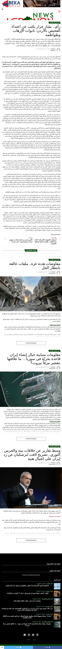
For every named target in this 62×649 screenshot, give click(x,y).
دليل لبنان (29, 639)
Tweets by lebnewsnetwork (31, 575)
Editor (52, 50)
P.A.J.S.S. (51, 273)
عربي (34, 639)
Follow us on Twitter (55, 325)
